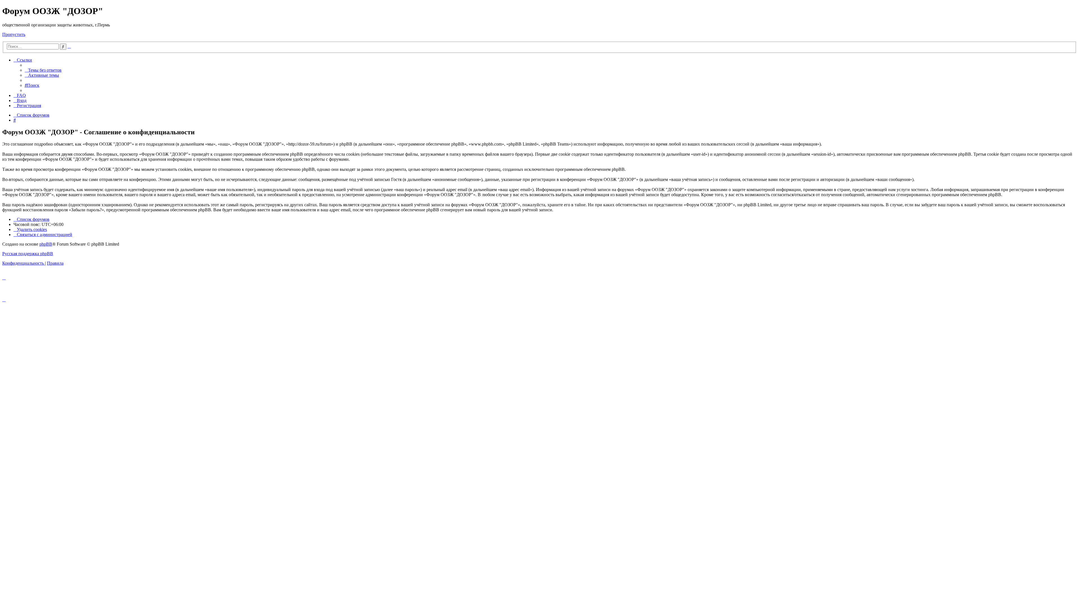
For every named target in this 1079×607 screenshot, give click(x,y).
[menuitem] (43, 70)
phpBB (45, 244)
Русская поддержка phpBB (27, 253)
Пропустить (13, 34)
